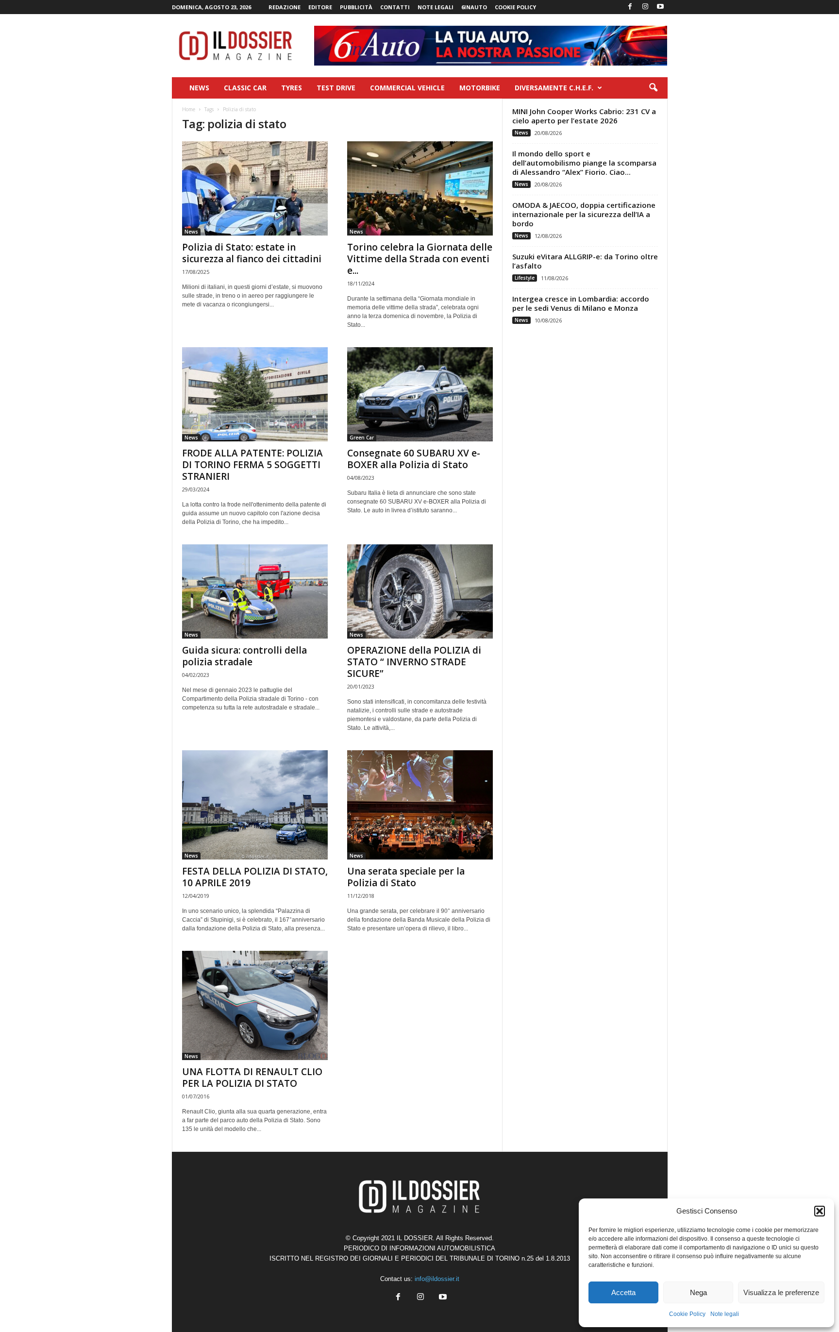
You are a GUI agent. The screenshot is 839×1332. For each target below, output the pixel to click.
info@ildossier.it (437, 1278)
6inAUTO (474, 7)
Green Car (362, 437)
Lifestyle (525, 277)
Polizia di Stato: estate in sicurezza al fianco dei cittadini (251, 253)
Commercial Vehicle (407, 87)
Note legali (724, 1314)
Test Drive (336, 87)
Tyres (291, 87)
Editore (320, 7)
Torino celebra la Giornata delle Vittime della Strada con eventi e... (419, 259)
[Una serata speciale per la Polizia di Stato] (420, 805)
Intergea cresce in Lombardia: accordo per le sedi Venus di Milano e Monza (580, 303)
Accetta (623, 1292)
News (199, 87)
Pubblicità (356, 7)
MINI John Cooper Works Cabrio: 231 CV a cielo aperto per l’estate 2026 (584, 115)
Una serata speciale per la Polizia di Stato (406, 877)
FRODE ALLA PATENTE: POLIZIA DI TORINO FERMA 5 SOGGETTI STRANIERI (252, 465)
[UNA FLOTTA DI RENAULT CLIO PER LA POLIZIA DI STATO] (255, 1005)
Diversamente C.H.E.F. (554, 87)
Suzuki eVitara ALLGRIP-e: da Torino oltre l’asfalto (585, 261)
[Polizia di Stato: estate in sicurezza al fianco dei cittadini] (255, 188)
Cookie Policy (687, 1314)
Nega (698, 1292)
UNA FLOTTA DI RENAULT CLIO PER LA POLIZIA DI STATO (252, 1077)
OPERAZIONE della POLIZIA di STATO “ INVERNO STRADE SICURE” (414, 662)
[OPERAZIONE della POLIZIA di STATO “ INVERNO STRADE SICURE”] (420, 591)
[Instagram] (645, 7)
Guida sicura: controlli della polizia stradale (244, 656)
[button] (819, 1211)
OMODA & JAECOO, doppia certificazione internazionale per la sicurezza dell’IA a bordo (583, 214)
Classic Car (245, 87)
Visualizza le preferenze (781, 1292)
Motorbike (479, 87)
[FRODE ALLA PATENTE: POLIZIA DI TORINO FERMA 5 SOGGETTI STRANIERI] (255, 394)
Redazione (284, 7)
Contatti (395, 7)
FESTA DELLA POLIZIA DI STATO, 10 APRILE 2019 (255, 877)
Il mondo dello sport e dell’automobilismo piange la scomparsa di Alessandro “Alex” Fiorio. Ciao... (584, 163)
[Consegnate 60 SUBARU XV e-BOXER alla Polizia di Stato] (420, 394)
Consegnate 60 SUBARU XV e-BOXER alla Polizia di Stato (413, 459)
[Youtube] (660, 7)
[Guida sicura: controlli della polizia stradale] (255, 591)
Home (188, 109)
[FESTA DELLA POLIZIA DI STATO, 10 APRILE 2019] (255, 805)
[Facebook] (630, 7)
